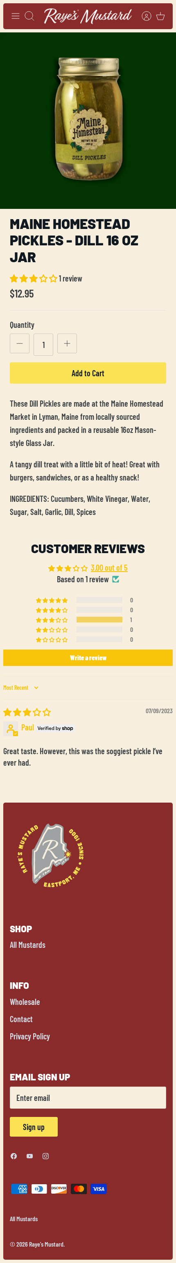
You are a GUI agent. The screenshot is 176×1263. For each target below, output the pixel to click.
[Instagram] (46, 1156)
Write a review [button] (88, 657)
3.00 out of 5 (109, 567)
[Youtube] (30, 1156)
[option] (88, 120)
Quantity (22, 324)
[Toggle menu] (16, 16)
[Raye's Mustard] (88, 16)
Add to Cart (88, 373)
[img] (27, 712)
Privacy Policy (30, 1036)
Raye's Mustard (46, 1244)
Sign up (34, 1127)
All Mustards (27, 945)
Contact (21, 1019)
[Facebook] (14, 1156)
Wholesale (25, 1002)
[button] (34, 278)
